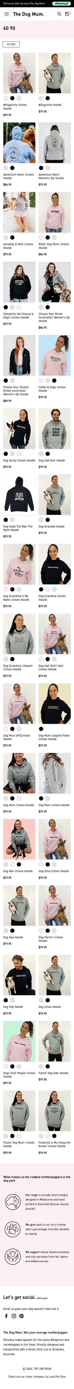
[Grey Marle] (18, 98)
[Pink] (5, 98)
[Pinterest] (21, 1316)
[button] (59, 14)
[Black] (12, 98)
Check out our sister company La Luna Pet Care (37, 1377)
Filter (11, 44)
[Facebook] (6, 1316)
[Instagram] (14, 1316)
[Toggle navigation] (6, 14)
